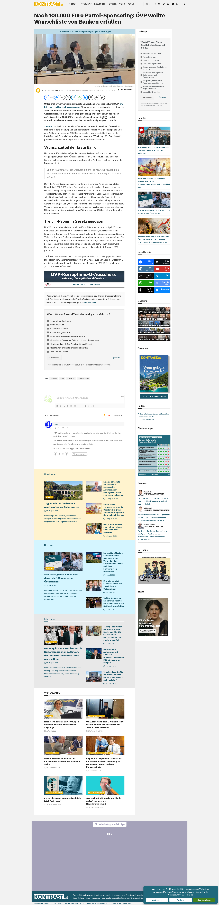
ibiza (62, 378)
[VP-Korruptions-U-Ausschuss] (84, 276)
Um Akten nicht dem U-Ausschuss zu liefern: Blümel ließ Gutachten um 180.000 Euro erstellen (105, 725)
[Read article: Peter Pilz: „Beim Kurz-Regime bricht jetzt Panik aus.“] (63, 785)
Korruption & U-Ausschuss (100, 753)
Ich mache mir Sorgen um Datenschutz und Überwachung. (74, 340)
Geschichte (51, 642)
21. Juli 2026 (110, 575)
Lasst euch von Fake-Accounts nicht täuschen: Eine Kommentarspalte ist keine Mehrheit (153, 501)
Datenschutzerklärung (121, 903)
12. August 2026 (111, 499)
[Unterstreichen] (64, 406)
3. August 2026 (111, 536)
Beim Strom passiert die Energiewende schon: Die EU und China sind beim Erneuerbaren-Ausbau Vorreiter (154, 517)
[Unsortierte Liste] (75, 406)
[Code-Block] (82, 406)
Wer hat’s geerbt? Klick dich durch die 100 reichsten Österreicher (61, 578)
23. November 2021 (95, 731)
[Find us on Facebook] (155, 4)
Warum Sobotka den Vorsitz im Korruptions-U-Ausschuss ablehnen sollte (62, 761)
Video (122, 4)
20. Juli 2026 (110, 592)
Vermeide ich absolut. (59, 351)
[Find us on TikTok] (164, 4)
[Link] (85, 406)
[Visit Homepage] (48, 4)
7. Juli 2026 (109, 610)
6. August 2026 (111, 519)
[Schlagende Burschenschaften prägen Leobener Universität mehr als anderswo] (154, 135)
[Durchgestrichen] (68, 406)
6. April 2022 (51, 731)
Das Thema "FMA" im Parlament (87, 285)
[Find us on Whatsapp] (177, 4)
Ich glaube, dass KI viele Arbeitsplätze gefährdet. (71, 344)
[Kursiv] (60, 406)
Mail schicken (90, 302)
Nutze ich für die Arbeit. (60, 321)
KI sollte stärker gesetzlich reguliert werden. (69, 347)
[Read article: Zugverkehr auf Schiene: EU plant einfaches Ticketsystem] (63, 490)
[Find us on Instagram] (159, 4)
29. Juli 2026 (51, 585)
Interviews (86, 4)
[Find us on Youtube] (173, 4)
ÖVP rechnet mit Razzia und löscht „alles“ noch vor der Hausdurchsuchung (103, 801)
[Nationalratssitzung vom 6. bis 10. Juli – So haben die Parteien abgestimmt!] (154, 455)
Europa (49, 497)
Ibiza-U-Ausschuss (68, 90)
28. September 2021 (96, 807)
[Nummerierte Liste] (71, 406)
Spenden (48, 126)
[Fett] (57, 406)
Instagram (71, 378)
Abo (148, 4)
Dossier (112, 4)
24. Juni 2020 (110, 90)
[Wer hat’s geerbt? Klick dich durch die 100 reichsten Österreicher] (154, 199)
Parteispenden (82, 90)
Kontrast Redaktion (50, 90)
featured (53, 378)
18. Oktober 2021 (53, 768)
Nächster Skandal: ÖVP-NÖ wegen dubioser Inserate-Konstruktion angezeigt (61, 725)
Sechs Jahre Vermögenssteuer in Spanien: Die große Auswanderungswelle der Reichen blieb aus (113, 509)
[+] (92, 406)
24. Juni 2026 (110, 683)
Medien (49, 716)
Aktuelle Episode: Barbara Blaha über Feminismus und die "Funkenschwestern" (153, 417)
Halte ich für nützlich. (59, 328)
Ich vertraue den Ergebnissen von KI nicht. (68, 336)
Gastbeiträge (52, 753)
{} (89, 406)
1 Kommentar (126, 89)
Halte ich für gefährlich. (60, 332)
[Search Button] (185, 4)
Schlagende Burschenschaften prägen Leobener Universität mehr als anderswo (153, 150)
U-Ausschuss (83, 378)
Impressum (38, 903)
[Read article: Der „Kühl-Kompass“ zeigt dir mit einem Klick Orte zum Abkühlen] (94, 528)
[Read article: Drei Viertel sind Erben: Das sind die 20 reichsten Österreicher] (94, 585)
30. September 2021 (54, 805)
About (131, 4)
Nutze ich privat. (57, 324)
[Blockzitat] (78, 406)
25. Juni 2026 (110, 666)
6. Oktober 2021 (94, 771)
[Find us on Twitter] (168, 4)
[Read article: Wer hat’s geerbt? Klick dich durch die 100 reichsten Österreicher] (63, 561)
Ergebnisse (116, 357)
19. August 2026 (52, 511)
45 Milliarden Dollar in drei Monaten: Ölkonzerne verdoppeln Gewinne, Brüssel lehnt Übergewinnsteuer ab (153, 239)
